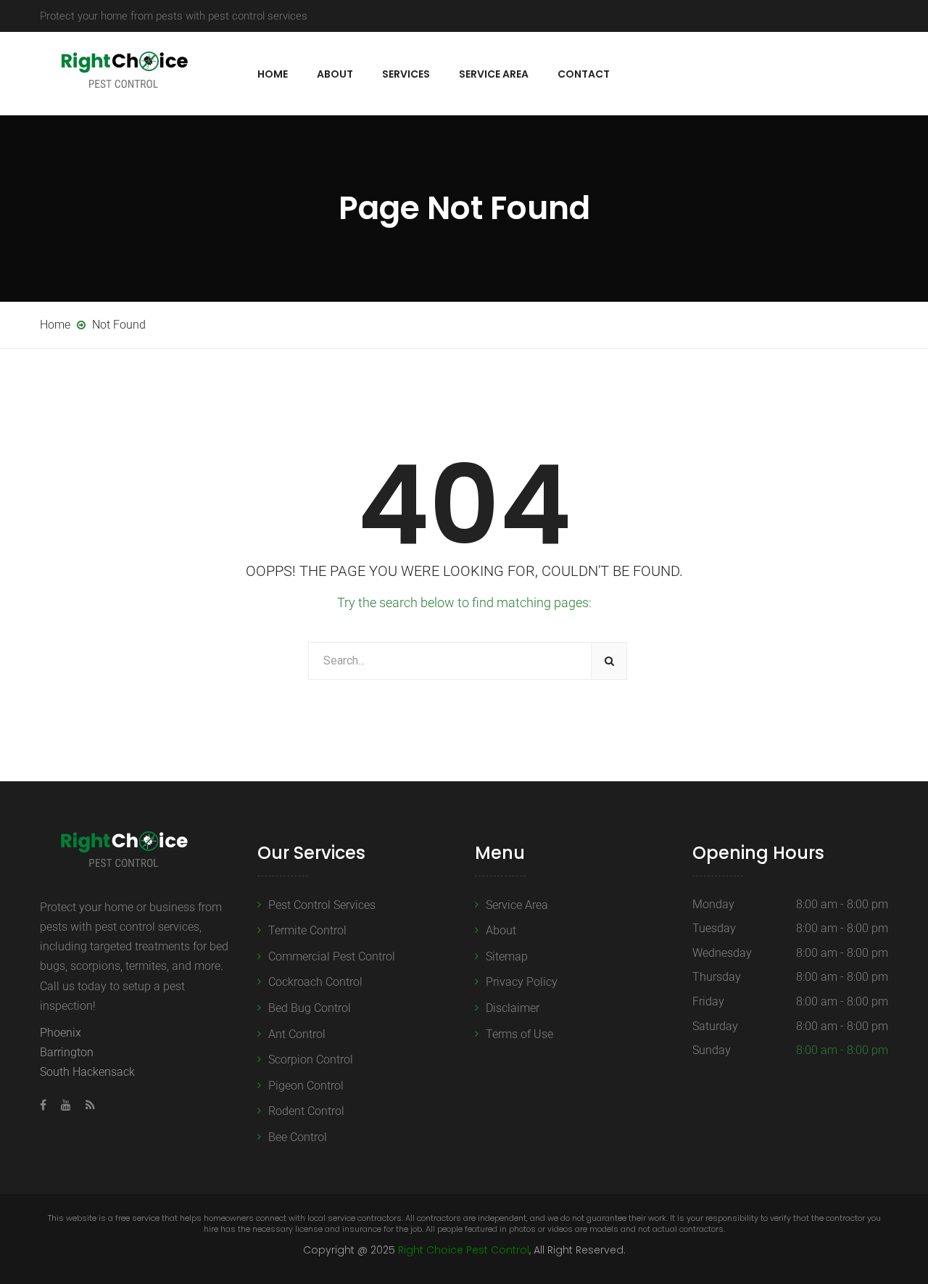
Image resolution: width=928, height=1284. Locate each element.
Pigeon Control (306, 1085)
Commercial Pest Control (331, 956)
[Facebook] (47, 1105)
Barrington (67, 1052)
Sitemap (507, 956)
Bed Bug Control (309, 1008)
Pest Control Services (322, 905)
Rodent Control (306, 1111)
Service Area (494, 74)
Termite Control (307, 930)
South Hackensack (87, 1072)
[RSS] (86, 1105)
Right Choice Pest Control (463, 1250)
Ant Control (297, 1034)
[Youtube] (66, 1105)
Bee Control (297, 1137)
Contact (584, 74)
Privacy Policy (522, 982)
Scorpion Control (310, 1059)
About (335, 74)
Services (406, 74)
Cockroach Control (315, 982)
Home (272, 74)
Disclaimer (512, 1008)
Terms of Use (519, 1034)
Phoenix (60, 1033)
